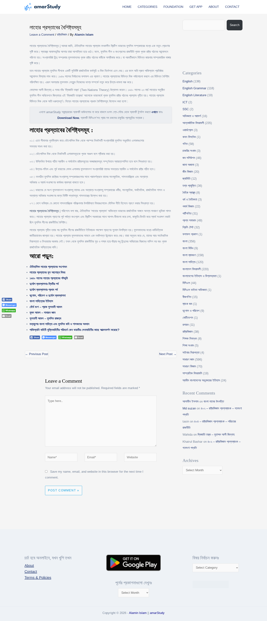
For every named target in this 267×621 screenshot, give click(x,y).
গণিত (185, 144)
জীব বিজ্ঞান (188, 171)
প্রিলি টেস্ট (188, 227)
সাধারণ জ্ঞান (188, 359)
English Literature (194, 95)
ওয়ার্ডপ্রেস (188, 130)
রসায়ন (186, 324)
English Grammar (194, 88)
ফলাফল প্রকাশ (190, 234)
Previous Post (36, 354)
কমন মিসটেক (189, 137)
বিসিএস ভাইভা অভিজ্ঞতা (195, 290)
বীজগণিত (187, 297)
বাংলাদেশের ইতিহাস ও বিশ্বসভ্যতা (200, 276)
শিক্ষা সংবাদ (188, 345)
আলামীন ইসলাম (191, 401)
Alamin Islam (138, 613)
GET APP (195, 7)
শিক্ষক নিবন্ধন (190, 338)
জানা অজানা (188, 165)
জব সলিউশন (189, 158)
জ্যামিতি (186, 178)
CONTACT (232, 7)
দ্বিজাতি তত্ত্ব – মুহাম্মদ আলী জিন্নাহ (216, 434)
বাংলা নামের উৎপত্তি (214, 401)
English (188, 81)
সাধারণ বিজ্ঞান (189, 366)
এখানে (154, 112)
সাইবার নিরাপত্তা (191, 352)
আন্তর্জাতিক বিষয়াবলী (193, 123)
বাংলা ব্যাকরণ (189, 255)
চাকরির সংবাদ (189, 151)
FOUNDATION (173, 7)
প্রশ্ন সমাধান (189, 220)
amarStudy (157, 613)
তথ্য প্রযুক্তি (189, 185)
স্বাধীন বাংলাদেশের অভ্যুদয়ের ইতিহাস (201, 380)
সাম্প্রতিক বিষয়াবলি (192, 373)
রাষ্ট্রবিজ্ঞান (62, 34)
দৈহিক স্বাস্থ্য (189, 192)
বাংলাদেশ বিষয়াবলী (192, 269)
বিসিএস (186, 283)
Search (234, 25)
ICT (185, 102)
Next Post (168, 354)
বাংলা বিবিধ (188, 248)
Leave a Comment (42, 34)
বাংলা (185, 241)
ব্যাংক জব (187, 304)
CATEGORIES (147, 7)
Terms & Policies (38, 578)
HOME (127, 7)
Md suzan (189, 408)
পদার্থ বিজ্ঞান (188, 206)
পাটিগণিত (187, 213)
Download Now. (68, 118)
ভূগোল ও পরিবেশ (191, 310)
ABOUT (214, 7)
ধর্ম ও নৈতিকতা (190, 199)
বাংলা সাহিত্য (189, 262)
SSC (186, 109)
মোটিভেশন (188, 317)
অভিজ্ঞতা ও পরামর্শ (192, 116)
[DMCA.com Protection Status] (211, 584)
